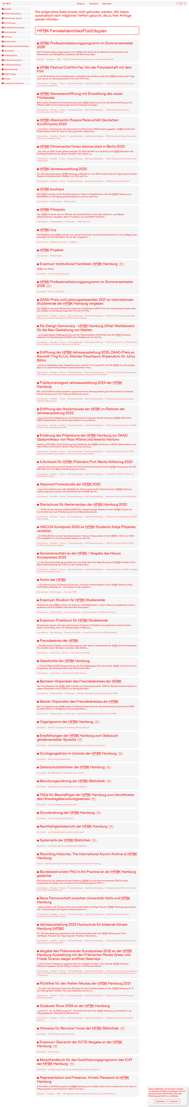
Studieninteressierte (12, 14)
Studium (94, 3)
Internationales (10, 32)
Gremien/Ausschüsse (13, 60)
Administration (10, 42)
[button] (3, 9)
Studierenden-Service (13, 18)
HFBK (7, 4)
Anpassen (174, 1101)
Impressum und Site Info (14, 83)
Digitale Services (11, 69)
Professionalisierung (12, 65)
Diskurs (80, 3)
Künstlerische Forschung (14, 28)
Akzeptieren (160, 1101)
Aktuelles (7, 9)
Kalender (107, 3)
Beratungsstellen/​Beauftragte (16, 46)
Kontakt (7, 79)
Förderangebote (10, 55)
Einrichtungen (10, 23)
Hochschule (8, 51)
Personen (8, 37)
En (181, 3)
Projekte (10, 74)
